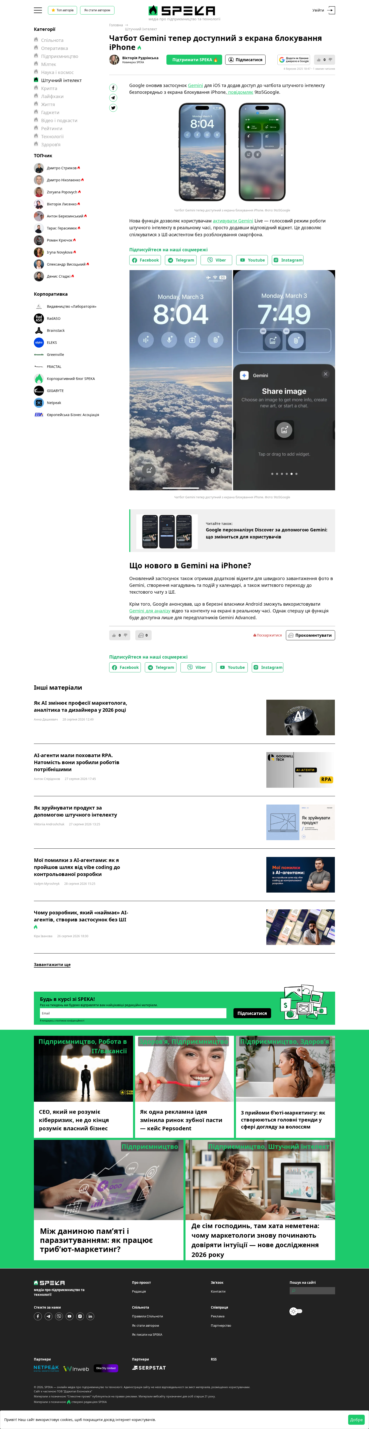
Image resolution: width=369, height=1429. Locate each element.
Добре (356, 1419)
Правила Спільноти (147, 1316)
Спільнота (52, 40)
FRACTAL (54, 366)
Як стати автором (97, 10)
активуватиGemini (233, 221)
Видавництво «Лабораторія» (71, 306)
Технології (52, 136)
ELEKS (52, 342)
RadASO (53, 318)
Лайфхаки (52, 96)
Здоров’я (50, 144)
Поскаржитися (269, 635)
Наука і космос (57, 72)
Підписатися (249, 59)
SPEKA (48, 1387)
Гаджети (50, 112)
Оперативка (54, 48)
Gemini (195, 85)
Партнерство (221, 1325)
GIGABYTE (55, 390)
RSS (214, 1359)
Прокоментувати (313, 635)
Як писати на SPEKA (147, 1334)
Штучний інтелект (141, 29)
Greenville (55, 354)
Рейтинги (52, 128)
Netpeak (54, 402)
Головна (116, 25)
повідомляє (240, 92)
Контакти (218, 1291)
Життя (48, 104)
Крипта (49, 88)
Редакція (139, 1291)
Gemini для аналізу (149, 611)
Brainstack (56, 330)
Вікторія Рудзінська (140, 57)
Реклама (217, 1316)
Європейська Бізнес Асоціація (73, 414)
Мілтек (48, 64)
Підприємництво (59, 56)
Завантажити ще (52, 964)
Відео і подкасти (59, 120)
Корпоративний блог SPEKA (71, 378)
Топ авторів (65, 10)
